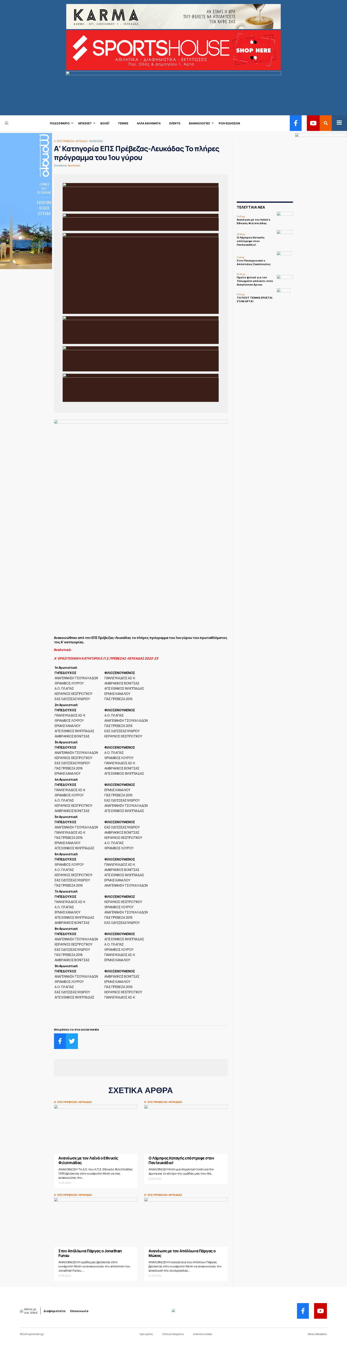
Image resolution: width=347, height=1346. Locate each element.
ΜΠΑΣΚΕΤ (85, 123)
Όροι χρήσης (146, 1334)
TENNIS (123, 123)
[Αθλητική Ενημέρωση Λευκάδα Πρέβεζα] (4, 123)
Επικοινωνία (79, 1311)
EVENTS (174, 123)
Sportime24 (74, 165)
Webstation (321, 1334)
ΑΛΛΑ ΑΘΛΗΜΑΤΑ (149, 123)
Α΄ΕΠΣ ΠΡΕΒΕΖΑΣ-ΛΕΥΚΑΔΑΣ (71, 141)
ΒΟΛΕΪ (104, 123)
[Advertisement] (141, 603)
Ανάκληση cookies (202, 1334)
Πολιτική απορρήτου (173, 1334)
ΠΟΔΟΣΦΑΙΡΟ (60, 123)
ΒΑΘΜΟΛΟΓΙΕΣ (199, 123)
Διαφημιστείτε (55, 1311)
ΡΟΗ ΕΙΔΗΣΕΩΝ (229, 123)
